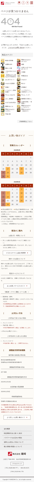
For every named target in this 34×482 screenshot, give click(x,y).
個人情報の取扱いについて (13, 446)
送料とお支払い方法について (14, 442)
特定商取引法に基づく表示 (13, 433)
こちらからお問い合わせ (16, 47)
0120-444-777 (13, 468)
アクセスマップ (17, 463)
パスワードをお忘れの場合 (13, 437)
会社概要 (7, 428)
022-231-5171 (25, 468)
